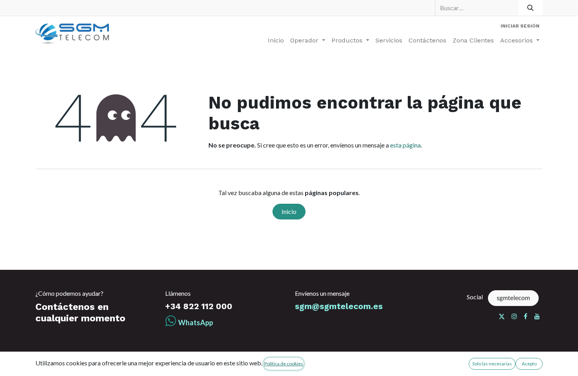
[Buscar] (531, 8)
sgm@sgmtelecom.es (339, 306)
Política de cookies (283, 364)
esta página (405, 145)
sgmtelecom (513, 298)
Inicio (289, 211)
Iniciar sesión (520, 26)
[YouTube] (537, 316)
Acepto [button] (529, 364)
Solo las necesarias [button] (492, 364)
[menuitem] (276, 40)
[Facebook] (525, 316)
